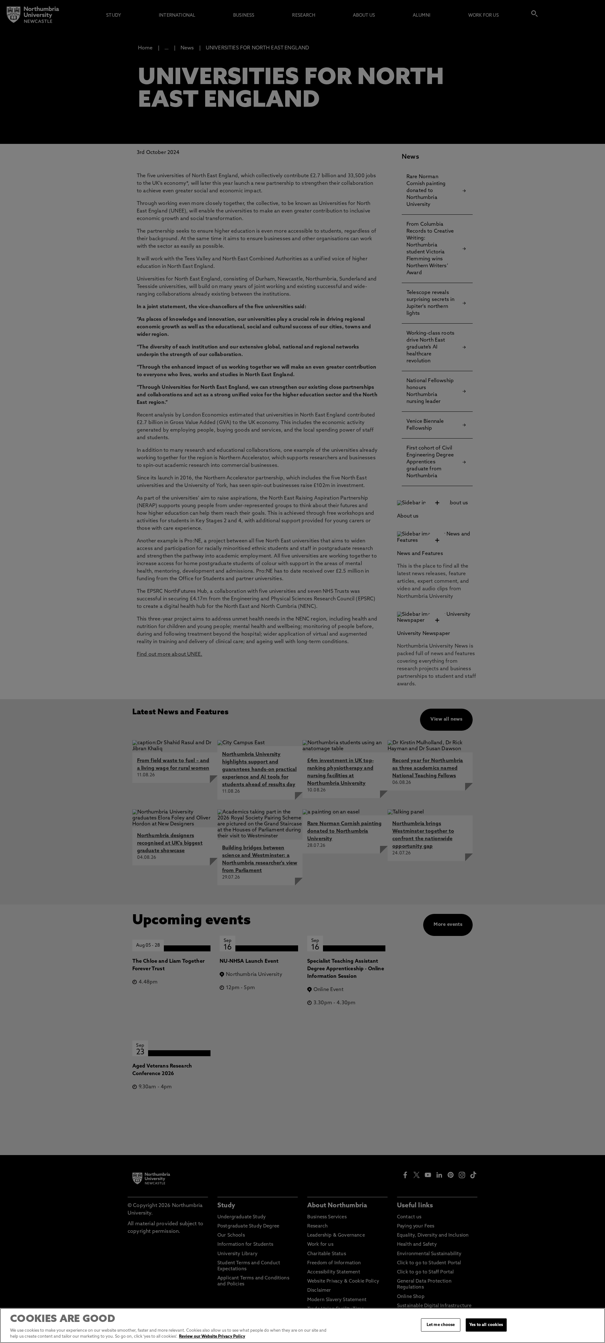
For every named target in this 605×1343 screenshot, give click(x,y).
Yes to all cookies (486, 1325)
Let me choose (441, 1325)
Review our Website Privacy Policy (212, 1336)
